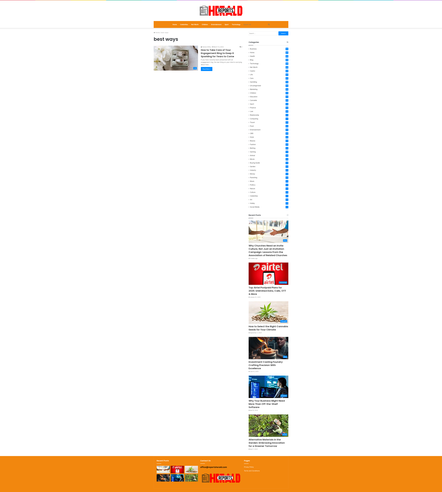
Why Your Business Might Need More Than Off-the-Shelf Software (267, 404)
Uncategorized (255, 86)
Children (205, 24)
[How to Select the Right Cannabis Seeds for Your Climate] (191, 469)
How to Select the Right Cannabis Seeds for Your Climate (268, 328)
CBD (251, 133)
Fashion (253, 144)
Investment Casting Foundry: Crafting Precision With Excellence (266, 365)
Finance (253, 108)
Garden (252, 166)
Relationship (254, 115)
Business (253, 49)
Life (251, 74)
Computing (254, 119)
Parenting (253, 177)
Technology (236, 24)
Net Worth (195, 24)
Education (253, 97)
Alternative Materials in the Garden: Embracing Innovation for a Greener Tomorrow (267, 443)
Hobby (252, 203)
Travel (252, 122)
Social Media (254, 207)
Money (252, 174)
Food (252, 126)
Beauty (252, 141)
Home (175, 24)
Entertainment (216, 24)
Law (251, 111)
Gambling (253, 82)
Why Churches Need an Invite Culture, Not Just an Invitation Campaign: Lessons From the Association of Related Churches (268, 250)
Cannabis (253, 100)
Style (252, 137)
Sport (227, 24)
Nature (252, 188)
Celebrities (184, 24)
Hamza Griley (206, 47)
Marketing (253, 89)
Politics (252, 185)
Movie (252, 159)
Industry (253, 170)
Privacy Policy (249, 467)
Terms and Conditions (252, 471)
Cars (251, 78)
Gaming (253, 152)
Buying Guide (255, 163)
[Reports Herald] (221, 10)
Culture (252, 192)
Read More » (207, 69)
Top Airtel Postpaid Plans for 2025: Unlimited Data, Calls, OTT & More (267, 291)
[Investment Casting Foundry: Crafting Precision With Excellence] (163, 478)
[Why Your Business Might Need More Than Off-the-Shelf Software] (177, 478)
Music (252, 181)
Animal (252, 155)
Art (251, 199)
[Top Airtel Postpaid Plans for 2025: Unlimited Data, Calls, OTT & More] (177, 469)
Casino (252, 71)
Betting (252, 148)
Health (252, 56)
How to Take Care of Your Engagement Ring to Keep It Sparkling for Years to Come (217, 53)
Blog (251, 60)
